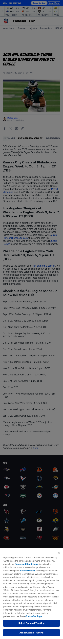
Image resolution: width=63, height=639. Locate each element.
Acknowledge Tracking (31, 632)
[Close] (59, 552)
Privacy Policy (27, 570)
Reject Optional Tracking (31, 623)
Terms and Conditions (26, 564)
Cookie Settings (33, 616)
